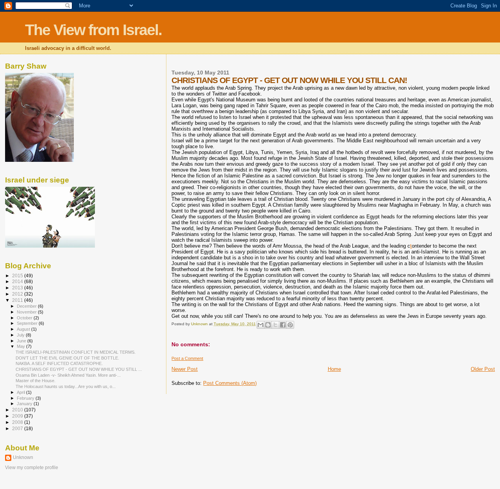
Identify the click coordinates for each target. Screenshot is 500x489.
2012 (18, 293)
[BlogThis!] (268, 325)
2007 (18, 428)
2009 (18, 415)
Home (334, 369)
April (21, 392)
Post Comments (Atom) (230, 383)
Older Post (483, 369)
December (27, 306)
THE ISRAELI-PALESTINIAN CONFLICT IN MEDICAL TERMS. (76, 352)
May (21, 346)
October (25, 317)
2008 (18, 422)
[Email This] (260, 325)
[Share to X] (275, 325)
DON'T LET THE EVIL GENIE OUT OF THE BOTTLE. (67, 358)
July (21, 335)
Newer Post (184, 369)
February (26, 398)
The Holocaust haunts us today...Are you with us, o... (66, 386)
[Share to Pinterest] (290, 325)
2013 (18, 287)
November (27, 312)
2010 (18, 409)
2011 (18, 300)
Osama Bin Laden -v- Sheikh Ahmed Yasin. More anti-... (68, 375)
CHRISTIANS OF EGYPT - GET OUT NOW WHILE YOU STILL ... (79, 369)
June (22, 340)
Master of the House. (35, 380)
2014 (18, 281)
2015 (18, 275)
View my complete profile (31, 467)
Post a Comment (187, 358)
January (25, 403)
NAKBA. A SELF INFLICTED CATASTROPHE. (59, 363)
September (28, 323)
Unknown (23, 457)
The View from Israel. (93, 29)
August (24, 329)
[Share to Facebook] (283, 325)
